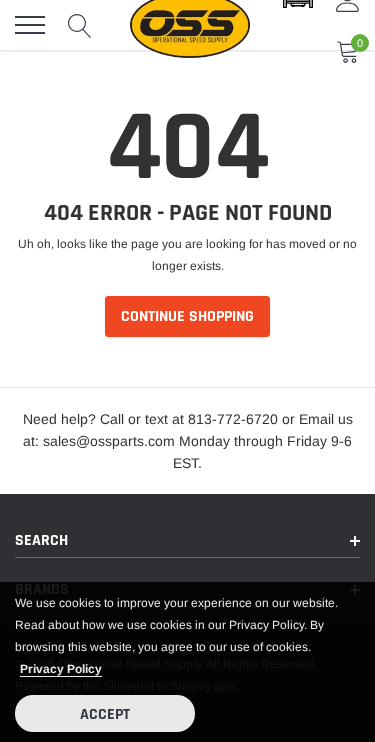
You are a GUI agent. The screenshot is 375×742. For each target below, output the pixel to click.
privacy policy (61, 669)
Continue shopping (187, 316)
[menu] (30, 25)
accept (105, 714)
